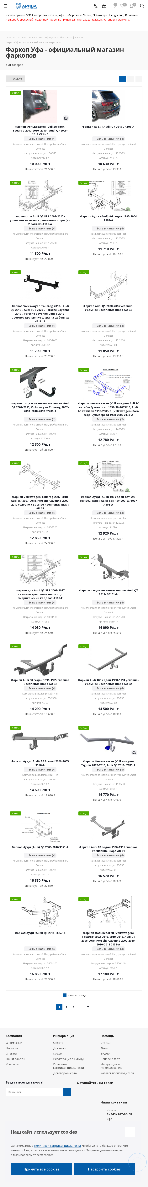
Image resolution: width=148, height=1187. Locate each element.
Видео (105, 1053)
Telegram (90, 1092)
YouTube (100, 1092)
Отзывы (11, 1053)
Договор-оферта (65, 1073)
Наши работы (15, 1059)
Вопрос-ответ (110, 1059)
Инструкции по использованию (111, 1065)
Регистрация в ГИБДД (68, 1059)
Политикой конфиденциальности (57, 1145)
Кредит (58, 1053)
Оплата (58, 1043)
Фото (104, 1048)
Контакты (12, 1064)
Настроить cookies (104, 1169)
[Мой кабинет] (104, 6)
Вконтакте (81, 1092)
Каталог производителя (117, 1073)
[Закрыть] (130, 1132)
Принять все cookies (41, 1169)
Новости (12, 1048)
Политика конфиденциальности (68, 1065)
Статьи (105, 1043)
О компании (14, 1043)
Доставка (59, 1048)
